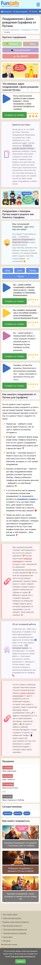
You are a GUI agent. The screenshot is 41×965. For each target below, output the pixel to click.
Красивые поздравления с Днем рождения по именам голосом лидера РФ (20, 896)
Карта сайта (7, 937)
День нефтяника (9, 771)
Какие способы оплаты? (12, 918)
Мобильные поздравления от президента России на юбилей (20, 869)
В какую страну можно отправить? (16, 922)
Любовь (34, 12)
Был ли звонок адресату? (12, 926)
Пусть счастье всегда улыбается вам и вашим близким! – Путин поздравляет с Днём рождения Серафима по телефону (23, 102)
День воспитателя (10, 787)
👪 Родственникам (20, 50)
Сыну (19, 270)
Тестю (20, 276)
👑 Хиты (30, 43)
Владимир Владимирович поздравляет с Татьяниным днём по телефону (20, 844)
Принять (20, 961)
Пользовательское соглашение (14, 933)
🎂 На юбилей (20, 56)
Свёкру (32, 270)
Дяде (7, 270)
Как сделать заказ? (10, 914)
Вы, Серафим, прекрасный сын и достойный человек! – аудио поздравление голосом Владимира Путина (25, 314)
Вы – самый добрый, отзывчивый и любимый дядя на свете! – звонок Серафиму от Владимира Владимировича (24, 289)
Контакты (6, 941)
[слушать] (6, 98)
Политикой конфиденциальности (23, 956)
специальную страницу (26, 499)
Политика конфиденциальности (15, 929)
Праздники (7, 12)
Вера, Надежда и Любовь (13, 800)
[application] (6, 98)
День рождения (22, 12)
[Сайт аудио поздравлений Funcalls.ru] (10, 4)
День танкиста (8, 779)
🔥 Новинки (12, 43)
